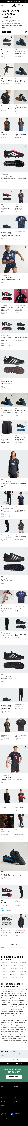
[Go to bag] (25, 5)
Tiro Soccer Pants (22, 975)
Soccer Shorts (22, 971)
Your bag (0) (19, 1063)
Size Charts (16, 1101)
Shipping (3, 1097)
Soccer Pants (4, 971)
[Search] (22, 5)
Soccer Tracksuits (22, 978)
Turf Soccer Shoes (4, 966)
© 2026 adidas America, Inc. (14, 1124)
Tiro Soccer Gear (13, 975)
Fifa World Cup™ (4, 963)
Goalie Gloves (13, 965)
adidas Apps (17, 1097)
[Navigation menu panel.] (2, 5)
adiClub (16, 1086)
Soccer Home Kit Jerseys (4, 969)
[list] (11, 32)
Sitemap (3, 1105)
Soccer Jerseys (21, 969)
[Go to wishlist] (6, 5)
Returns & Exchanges (6, 1090)
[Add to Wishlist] (11, 37)
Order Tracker (4, 1094)
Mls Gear (12, 971)
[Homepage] (14, 6)
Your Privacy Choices (4, 1114)
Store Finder (17, 1090)
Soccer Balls (13, 977)
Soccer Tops (4, 977)
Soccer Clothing (21, 966)
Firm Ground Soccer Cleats (13, 963)
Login (7, 1063)
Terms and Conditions (6, 1118)
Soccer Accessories (4, 975)
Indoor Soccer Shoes (13, 969)
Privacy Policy (17, 1113)
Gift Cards (16, 1094)
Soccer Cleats (22, 962)
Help (2, 1086)
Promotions (4, 1101)
